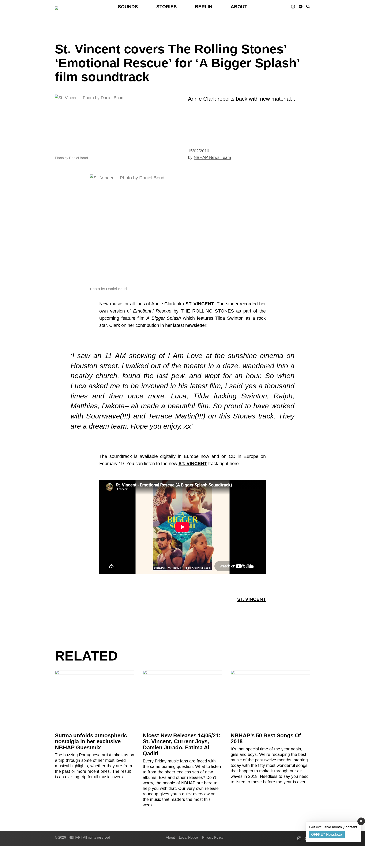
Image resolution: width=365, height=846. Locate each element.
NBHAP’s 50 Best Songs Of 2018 (266, 738)
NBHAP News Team (212, 157)
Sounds (128, 6)
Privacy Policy (212, 837)
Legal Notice (188, 837)
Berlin (203, 6)
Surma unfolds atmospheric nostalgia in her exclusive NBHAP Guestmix (91, 741)
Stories (166, 6)
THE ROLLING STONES (207, 311)
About (239, 6)
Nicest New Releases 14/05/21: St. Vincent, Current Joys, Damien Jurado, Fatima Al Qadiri (182, 744)
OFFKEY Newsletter (327, 834)
